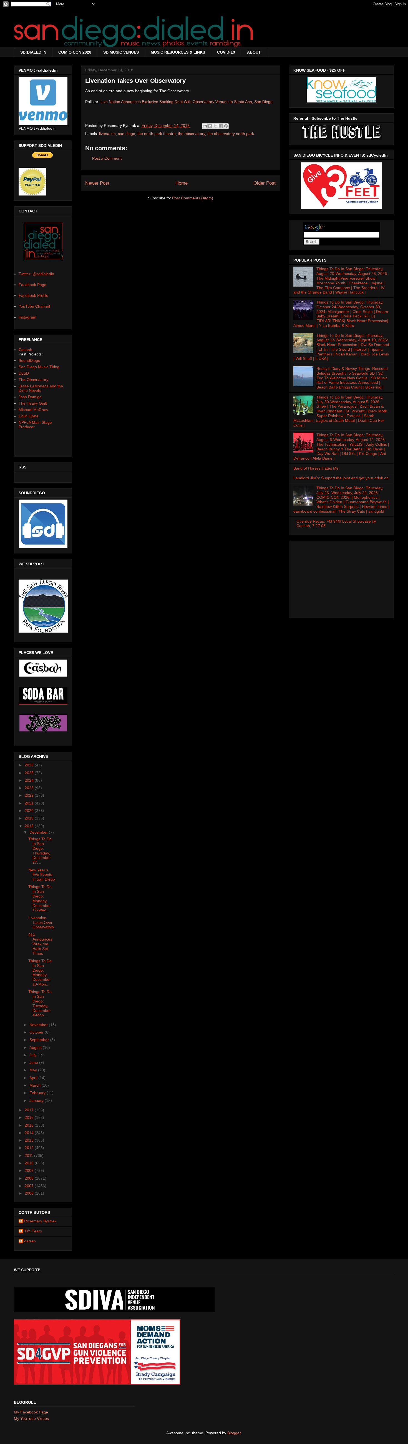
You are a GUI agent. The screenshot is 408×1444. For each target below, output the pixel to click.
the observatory (191, 133)
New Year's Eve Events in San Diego (41, 875)
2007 (30, 1186)
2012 (30, 1147)
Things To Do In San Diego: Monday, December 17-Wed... (40, 898)
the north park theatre (156, 133)
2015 (30, 1125)
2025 (30, 773)
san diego (126, 133)
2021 (30, 803)
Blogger (234, 1433)
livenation (107, 133)
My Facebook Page (31, 1412)
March (35, 1085)
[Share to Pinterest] (226, 126)
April (33, 1078)
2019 (30, 818)
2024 (30, 780)
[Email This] (205, 126)
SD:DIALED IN (33, 52)
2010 (30, 1163)
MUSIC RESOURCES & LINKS (178, 52)
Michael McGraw (33, 409)
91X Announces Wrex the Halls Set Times (40, 944)
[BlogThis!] (210, 126)
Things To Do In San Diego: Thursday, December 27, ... (40, 850)
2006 (30, 1193)
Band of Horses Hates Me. (316, 468)
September (39, 1039)
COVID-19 (226, 52)
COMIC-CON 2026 (74, 52)
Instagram (27, 317)
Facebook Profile (33, 295)
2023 (30, 788)
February (38, 1092)
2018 (30, 826)
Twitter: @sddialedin (36, 274)
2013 (30, 1140)
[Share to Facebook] (220, 126)
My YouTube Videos (31, 1418)
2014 (30, 1132)
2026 (30, 765)
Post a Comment (107, 158)
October (37, 1032)
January (37, 1100)
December (39, 832)
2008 (30, 1178)
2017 (30, 1110)
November (39, 1024)
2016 (30, 1117)
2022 (30, 795)
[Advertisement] (341, 578)
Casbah (25, 349)
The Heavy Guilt (33, 403)
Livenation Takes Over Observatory (41, 922)
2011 (29, 1155)
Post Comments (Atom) (192, 198)
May (33, 1070)
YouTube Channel (34, 306)
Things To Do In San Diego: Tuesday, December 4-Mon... (40, 1003)
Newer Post (97, 183)
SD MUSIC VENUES (121, 52)
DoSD (24, 373)
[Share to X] (215, 126)
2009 (30, 1170)
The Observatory (33, 379)
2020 (30, 810)
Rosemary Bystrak (40, 1221)
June (34, 1062)
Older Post (264, 183)
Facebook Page (32, 284)
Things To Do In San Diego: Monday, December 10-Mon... (40, 972)
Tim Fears (33, 1231)
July (33, 1055)
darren (30, 1241)
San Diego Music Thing (39, 367)
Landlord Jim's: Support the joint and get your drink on (341, 478)
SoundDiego (29, 360)
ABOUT (254, 52)
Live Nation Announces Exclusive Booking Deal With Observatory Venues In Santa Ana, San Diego (186, 101)
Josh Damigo (30, 397)
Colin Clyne (29, 416)
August (36, 1047)
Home (181, 183)
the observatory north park (230, 133)
